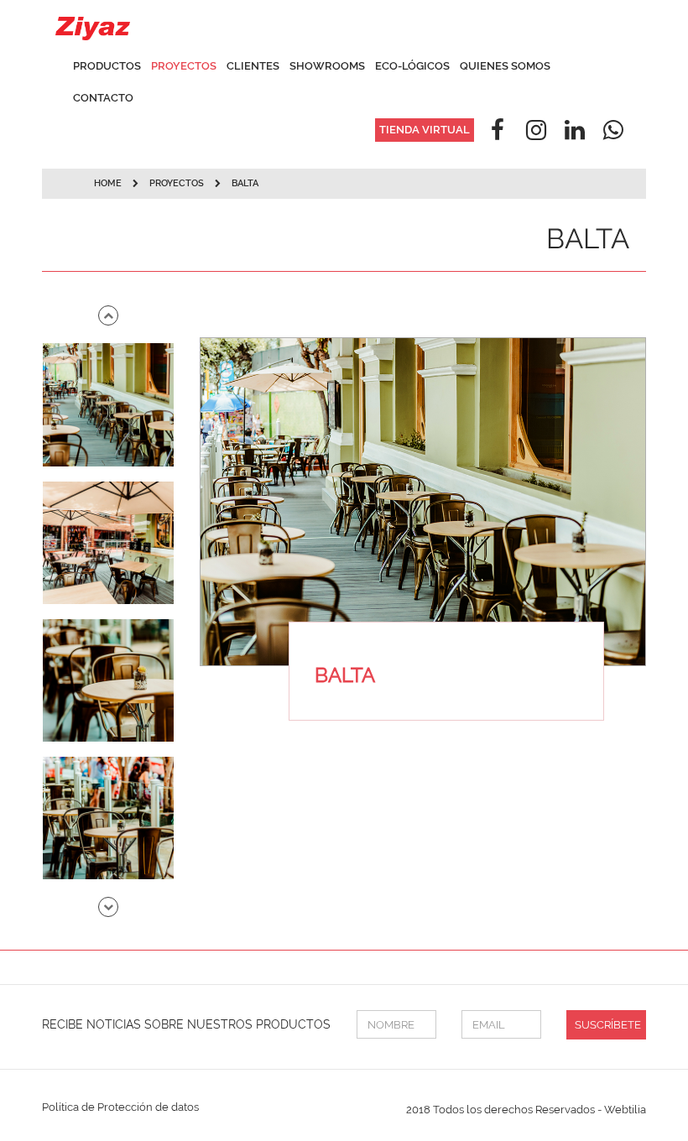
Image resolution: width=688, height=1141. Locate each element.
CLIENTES (253, 66)
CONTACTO (103, 97)
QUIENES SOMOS (505, 66)
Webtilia (625, 1109)
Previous (108, 315)
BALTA (245, 183)
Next (108, 907)
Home (108, 183)
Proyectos (177, 183)
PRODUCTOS (107, 66)
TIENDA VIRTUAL (424, 129)
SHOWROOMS (327, 66)
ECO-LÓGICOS (412, 66)
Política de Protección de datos (120, 1107)
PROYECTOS (183, 66)
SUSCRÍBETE (608, 1025)
